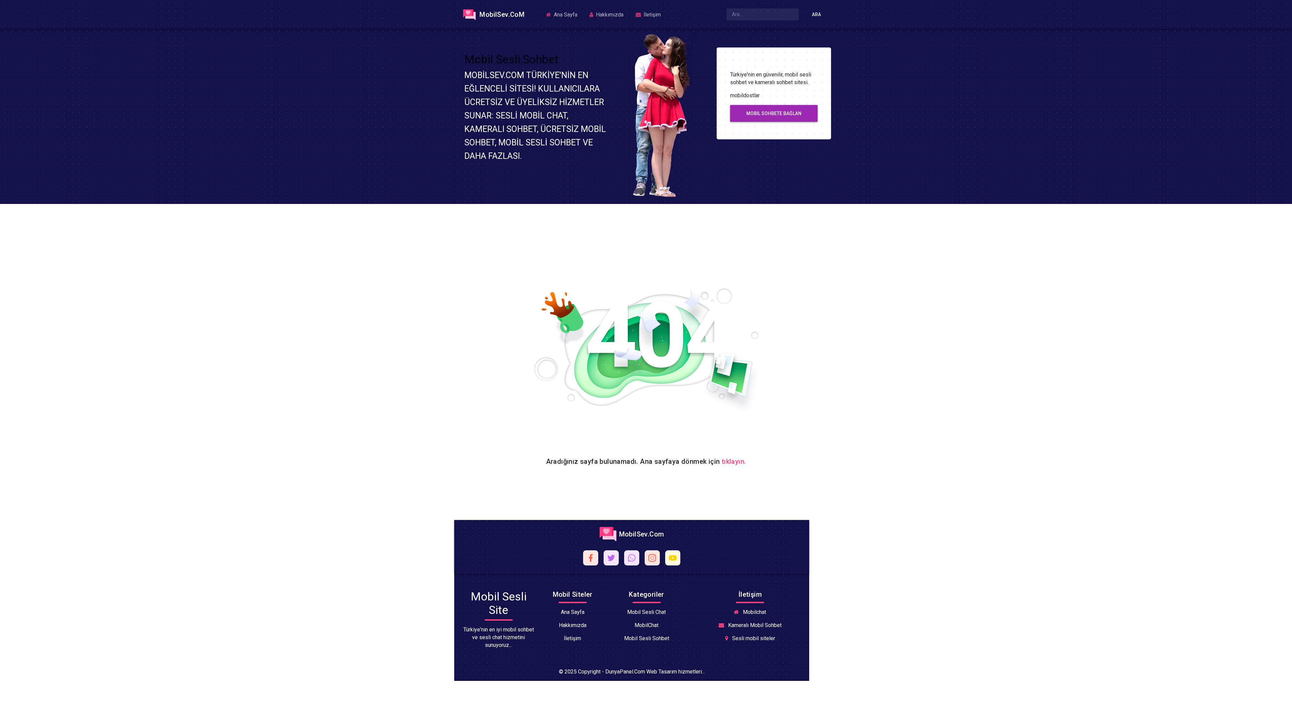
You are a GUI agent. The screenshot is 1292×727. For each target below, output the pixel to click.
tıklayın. (734, 461)
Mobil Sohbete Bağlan (773, 113)
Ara (816, 14)
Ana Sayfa (564, 14)
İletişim (651, 14)
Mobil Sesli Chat (646, 612)
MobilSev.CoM (501, 14)
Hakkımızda (609, 14)
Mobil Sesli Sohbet (646, 638)
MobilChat (646, 625)
